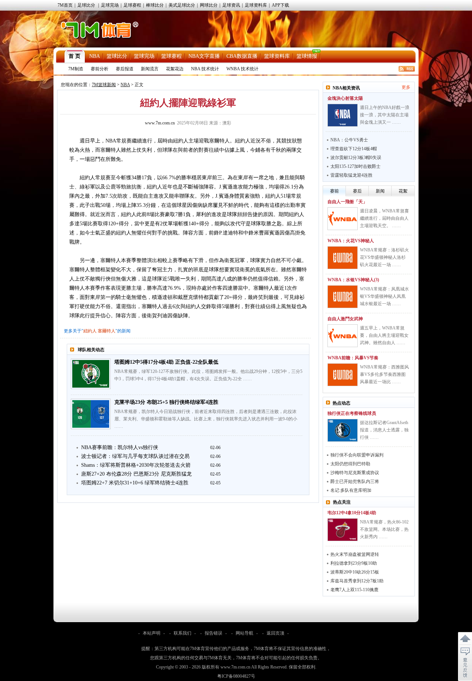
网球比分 (209, 5)
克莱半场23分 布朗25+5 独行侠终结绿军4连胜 (166, 402)
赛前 (334, 191)
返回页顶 (275, 633)
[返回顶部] (465, 638)
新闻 (380, 191)
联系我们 (182, 633)
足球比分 (86, 5)
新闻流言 (150, 68)
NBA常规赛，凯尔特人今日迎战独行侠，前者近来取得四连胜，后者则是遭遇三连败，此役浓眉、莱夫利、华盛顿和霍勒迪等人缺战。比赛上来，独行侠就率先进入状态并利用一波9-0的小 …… (205, 419)
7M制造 (75, 68)
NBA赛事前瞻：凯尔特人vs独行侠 (119, 447)
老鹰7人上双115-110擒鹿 (354, 589)
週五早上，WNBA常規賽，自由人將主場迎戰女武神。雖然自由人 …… (384, 335)
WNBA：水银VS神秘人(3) (353, 279)
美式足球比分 (182, 5)
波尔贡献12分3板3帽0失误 (355, 157)
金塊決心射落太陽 (345, 98)
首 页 (74, 56)
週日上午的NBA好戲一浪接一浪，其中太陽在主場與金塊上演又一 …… (384, 115)
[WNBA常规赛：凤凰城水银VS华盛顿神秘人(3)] (342, 296)
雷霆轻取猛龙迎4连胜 (351, 175)
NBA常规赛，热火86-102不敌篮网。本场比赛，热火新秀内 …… (384, 529)
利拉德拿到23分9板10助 (353, 563)
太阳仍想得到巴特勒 (350, 463)
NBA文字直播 (204, 56)
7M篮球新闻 (104, 84)
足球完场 (110, 5)
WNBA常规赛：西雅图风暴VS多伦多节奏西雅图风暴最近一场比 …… (384, 374)
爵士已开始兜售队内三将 (354, 481)
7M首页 (65, 5)
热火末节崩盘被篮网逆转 (354, 554)
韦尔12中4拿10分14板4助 (351, 512)
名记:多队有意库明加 (350, 490)
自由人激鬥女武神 (345, 318)
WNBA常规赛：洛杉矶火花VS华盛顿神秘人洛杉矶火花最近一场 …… (384, 257)
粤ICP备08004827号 (236, 676)
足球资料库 (256, 5)
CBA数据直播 (241, 56)
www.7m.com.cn (160, 123)
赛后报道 (124, 68)
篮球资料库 (277, 56)
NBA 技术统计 (205, 68)
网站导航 (244, 633)
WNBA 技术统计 (242, 68)
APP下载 (280, 5)
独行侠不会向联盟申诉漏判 (357, 455)
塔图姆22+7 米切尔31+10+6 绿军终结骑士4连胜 (134, 483)
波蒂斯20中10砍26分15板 (354, 572)
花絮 (403, 191)
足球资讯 (231, 5)
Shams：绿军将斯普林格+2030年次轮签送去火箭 (136, 465)
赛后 (357, 191)
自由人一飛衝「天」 (347, 201)
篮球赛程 (171, 56)
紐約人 (90, 331)
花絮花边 (175, 68)
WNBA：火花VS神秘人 (350, 240)
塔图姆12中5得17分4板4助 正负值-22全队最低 (166, 362)
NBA (94, 56)
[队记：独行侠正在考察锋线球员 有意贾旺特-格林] (342, 430)
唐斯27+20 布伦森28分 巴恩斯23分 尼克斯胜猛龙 (136, 474)
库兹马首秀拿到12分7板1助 (357, 580)
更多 (406, 87)
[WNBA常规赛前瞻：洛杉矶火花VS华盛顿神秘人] (342, 257)
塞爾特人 (106, 331)
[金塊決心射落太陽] (342, 115)
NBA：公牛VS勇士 (349, 139)
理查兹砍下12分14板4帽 (353, 148)
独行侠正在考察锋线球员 (351, 413)
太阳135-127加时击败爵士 (355, 166)
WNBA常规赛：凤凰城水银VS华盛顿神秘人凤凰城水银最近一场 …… (384, 296)
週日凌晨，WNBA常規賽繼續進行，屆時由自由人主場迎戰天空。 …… (384, 218)
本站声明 (151, 633)
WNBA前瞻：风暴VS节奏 (352, 357)
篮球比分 (117, 56)
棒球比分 (155, 5)
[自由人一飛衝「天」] (342, 218)
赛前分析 (99, 68)
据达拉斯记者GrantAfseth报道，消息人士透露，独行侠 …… (384, 430)
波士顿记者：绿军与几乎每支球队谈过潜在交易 (135, 456)
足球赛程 (132, 5)
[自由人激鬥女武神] (342, 335)
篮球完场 (144, 56)
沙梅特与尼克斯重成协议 (354, 472)
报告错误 (213, 633)
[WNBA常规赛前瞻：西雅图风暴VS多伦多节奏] (342, 374)
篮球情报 (306, 56)
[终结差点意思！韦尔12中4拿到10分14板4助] (342, 529)
